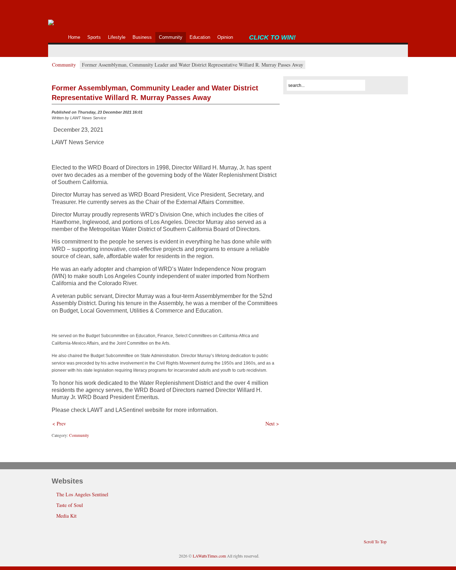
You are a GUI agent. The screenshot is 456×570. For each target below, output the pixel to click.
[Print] (275, 114)
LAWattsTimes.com (209, 556)
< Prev (59, 423)
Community (64, 64)
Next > (272, 423)
